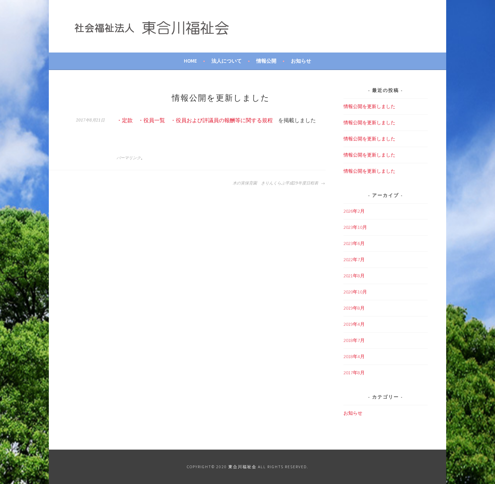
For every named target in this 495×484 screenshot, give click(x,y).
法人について (226, 61)
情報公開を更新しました (369, 106)
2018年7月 (354, 340)
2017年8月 (354, 373)
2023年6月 (354, 243)
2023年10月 (355, 227)
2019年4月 (354, 324)
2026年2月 (354, 211)
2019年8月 (354, 308)
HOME (190, 61)
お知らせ (301, 61)
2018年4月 (354, 356)
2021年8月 (354, 276)
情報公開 (266, 61)
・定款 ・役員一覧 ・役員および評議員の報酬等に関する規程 (195, 120)
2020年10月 (355, 292)
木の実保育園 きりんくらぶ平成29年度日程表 (276, 183)
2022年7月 (354, 259)
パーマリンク (129, 157)
